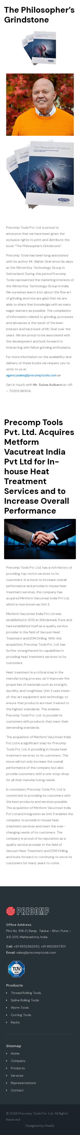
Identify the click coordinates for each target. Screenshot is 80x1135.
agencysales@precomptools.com (31, 375)
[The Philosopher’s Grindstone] (40, 47)
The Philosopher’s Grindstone (39, 15)
